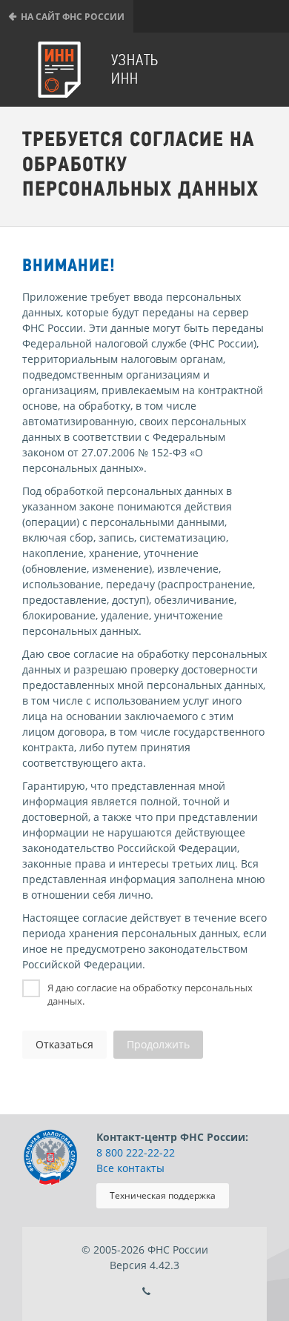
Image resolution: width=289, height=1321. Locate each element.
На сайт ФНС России (72, 16)
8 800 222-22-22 (135, 1152)
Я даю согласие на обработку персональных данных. (150, 994)
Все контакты (130, 1168)
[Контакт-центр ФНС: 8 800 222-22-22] (147, 1291)
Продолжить (158, 1044)
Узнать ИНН (135, 69)
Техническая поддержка (163, 1195)
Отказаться (64, 1044)
